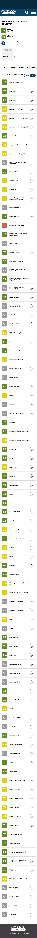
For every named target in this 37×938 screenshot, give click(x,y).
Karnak (11, 494)
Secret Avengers (14, 646)
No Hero (11, 547)
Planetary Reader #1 (15, 574)
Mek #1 (11, 503)
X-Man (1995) (13, 915)
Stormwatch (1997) (14, 682)
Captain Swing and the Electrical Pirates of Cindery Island (18, 198)
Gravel (11, 395)
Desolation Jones (14, 252)
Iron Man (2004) (13, 467)
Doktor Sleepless (14, 297)
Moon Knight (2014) (14, 512)
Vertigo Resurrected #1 (16, 834)
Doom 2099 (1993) (14, 306)
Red (10, 619)
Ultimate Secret (13, 825)
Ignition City (12, 449)
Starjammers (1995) (15, 664)
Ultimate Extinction (14, 789)
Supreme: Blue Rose (15, 700)
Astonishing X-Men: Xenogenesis (18, 127)
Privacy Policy (25, 933)
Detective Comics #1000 (16, 261)
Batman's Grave (13, 172)
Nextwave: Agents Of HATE (17, 539)
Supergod (12, 691)
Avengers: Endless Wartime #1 (18, 145)
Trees (11, 762)
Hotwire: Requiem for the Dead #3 (19, 431)
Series (13, 67)
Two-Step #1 (13, 771)
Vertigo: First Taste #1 (15, 843)
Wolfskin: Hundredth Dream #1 (18, 879)
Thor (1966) (12, 727)
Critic (27, 75)
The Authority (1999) (15, 718)
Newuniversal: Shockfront (16, 530)
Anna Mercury (13, 91)
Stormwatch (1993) (14, 673)
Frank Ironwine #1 (14, 351)
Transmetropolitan (14, 753)
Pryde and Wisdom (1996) (16, 601)
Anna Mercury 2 (13, 100)
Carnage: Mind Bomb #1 (16, 207)
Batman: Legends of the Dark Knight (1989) (17, 162)
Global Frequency (14, 386)
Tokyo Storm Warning (15, 744)
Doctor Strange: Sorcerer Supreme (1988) (16, 288)
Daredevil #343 (13, 243)
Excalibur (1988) (14, 324)
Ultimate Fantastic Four (16, 798)
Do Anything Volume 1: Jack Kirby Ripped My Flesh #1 (18, 279)
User (32, 75)
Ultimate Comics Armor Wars (17, 780)
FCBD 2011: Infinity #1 (15, 333)
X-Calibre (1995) (14, 897)
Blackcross (12, 189)
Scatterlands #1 (13, 637)
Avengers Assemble (15, 136)
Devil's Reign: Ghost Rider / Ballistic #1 (17, 270)
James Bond (13, 476)
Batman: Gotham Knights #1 (17, 154)
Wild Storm (12, 870)
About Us (16, 933)
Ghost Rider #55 (14, 377)
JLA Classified (13, 485)
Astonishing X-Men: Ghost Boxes (18, 118)
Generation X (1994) (15, 368)
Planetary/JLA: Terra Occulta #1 (18, 592)
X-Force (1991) (13, 906)
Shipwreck (12, 655)
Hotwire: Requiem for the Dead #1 (19, 440)
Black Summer (13, 180)
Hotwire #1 (12, 422)
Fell (10, 342)
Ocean (11, 556)
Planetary (12, 565)
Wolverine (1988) (14, 888)
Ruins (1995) (12, 628)
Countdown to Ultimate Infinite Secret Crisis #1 (18, 234)
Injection (12, 458)
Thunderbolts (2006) (15, 735)
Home (9, 933)
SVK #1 (11, 709)
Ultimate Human (14, 807)
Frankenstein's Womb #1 (16, 360)
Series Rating (23, 67)
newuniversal (13, 521)
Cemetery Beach (14, 216)
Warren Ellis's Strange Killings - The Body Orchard (18, 861)
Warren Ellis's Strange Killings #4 (18, 852)
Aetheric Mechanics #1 (15, 82)
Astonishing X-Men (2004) (16, 109)
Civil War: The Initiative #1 (16, 225)
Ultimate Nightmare (15, 816)
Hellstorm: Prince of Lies (16, 413)
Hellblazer (12, 404)
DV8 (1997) (12, 315)
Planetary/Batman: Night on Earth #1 (19, 583)
